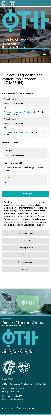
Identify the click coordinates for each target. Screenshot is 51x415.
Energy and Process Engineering (16, 132)
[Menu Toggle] (44, 53)
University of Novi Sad (11, 326)
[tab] (25, 194)
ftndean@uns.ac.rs (15, 399)
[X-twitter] (20, 351)
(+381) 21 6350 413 (10, 392)
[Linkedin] (31, 351)
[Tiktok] (15, 351)
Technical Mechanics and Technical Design (20, 112)
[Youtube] (26, 351)
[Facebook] (4, 351)
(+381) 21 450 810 (13, 389)
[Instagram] (10, 351)
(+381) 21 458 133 (12, 396)
